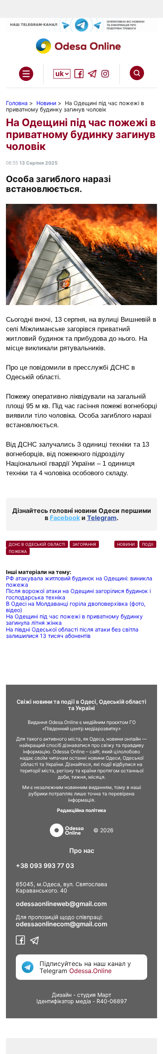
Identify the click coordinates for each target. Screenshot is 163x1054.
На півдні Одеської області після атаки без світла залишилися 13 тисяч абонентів (72, 632)
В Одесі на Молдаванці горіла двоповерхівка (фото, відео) (76, 606)
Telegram (102, 518)
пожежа (18, 551)
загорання (84, 544)
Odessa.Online (90, 971)
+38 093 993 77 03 (45, 865)
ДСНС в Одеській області (37, 544)
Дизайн (62, 994)
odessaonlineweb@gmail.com (61, 903)
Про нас (81, 850)
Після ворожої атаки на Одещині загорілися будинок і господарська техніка (78, 594)
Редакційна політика (81, 810)
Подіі (148, 544)
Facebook (65, 518)
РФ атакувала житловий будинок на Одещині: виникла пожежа (79, 581)
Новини (126, 544)
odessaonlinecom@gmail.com (61, 923)
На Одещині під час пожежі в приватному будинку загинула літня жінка (74, 619)
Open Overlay (26, 74)
